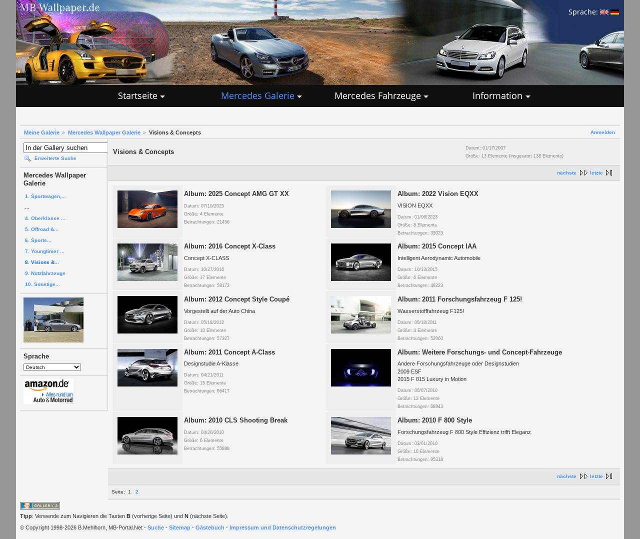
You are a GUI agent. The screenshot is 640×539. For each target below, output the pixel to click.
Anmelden (602, 132)
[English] (604, 11)
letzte (596, 173)
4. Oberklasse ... (45, 218)
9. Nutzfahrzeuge (45, 273)
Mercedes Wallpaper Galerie (104, 133)
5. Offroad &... (41, 229)
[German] (614, 11)
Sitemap (179, 527)
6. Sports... (38, 240)
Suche (156, 527)
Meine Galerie (42, 133)
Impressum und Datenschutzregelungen (283, 527)
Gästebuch (210, 527)
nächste (566, 173)
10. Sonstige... (42, 284)
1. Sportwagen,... (45, 196)
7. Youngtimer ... (44, 251)
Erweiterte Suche (55, 158)
